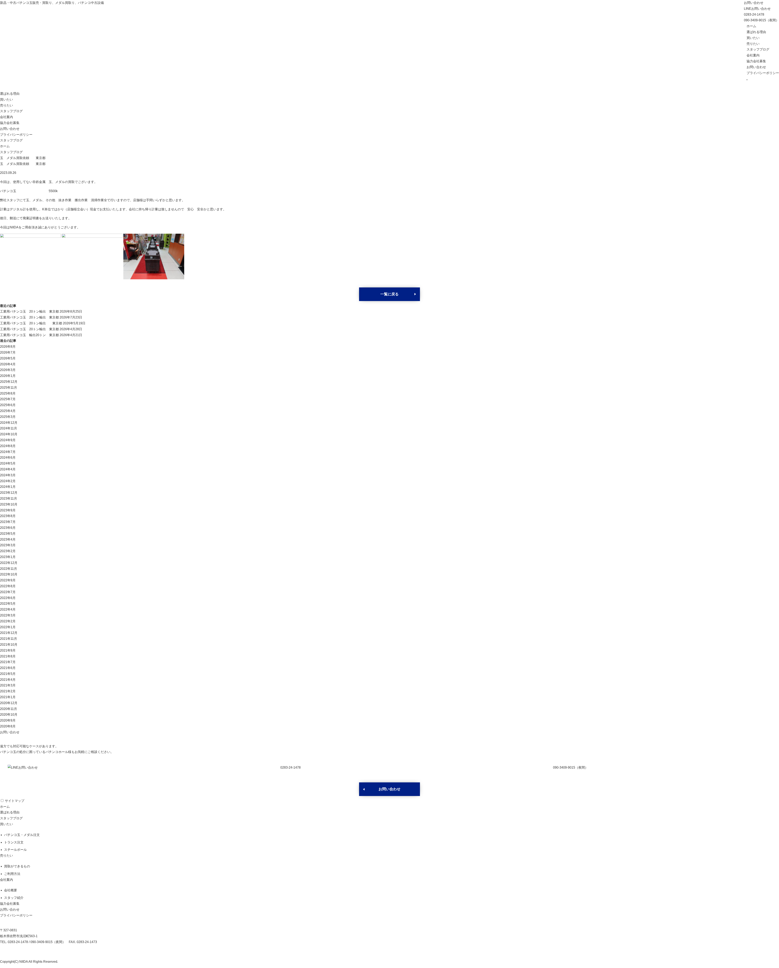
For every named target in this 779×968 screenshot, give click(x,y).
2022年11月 (8, 568)
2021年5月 (8, 673)
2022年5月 (8, 603)
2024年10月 (8, 434)
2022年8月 (8, 586)
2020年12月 (8, 703)
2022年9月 (8, 580)
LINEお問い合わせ (757, 8)
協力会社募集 (756, 61)
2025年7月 (8, 399)
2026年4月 (8, 364)
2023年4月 (8, 539)
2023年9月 (8, 510)
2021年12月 (8, 633)
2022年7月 (8, 592)
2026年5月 (8, 358)
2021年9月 (8, 650)
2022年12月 (8, 563)
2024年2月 (8, 481)
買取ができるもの (17, 866)
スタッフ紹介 (14, 897)
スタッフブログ (758, 49)
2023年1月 (8, 557)
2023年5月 (8, 533)
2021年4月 (8, 679)
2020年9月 (8, 720)
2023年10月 (8, 504)
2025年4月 (8, 411)
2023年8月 (8, 516)
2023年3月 (8, 545)
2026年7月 (8, 352)
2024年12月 (8, 422)
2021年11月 (8, 638)
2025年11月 (8, 387)
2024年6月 (8, 457)
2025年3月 (8, 416)
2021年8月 (8, 656)
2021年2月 (8, 691)
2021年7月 (8, 662)
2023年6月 (8, 527)
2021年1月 (8, 697)
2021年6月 (8, 668)
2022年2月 (8, 621)
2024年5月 (8, 463)
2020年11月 (8, 709)
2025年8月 (8, 393)
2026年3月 (8, 370)
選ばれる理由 (756, 32)
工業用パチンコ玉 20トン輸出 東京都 (29, 311)
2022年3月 (8, 615)
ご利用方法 (12, 874)
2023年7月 (8, 522)
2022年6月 (8, 598)
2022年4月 (8, 609)
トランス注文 (14, 842)
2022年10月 (8, 574)
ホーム (751, 26)
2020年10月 (8, 714)
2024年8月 (8, 446)
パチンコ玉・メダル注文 (22, 835)
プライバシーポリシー (763, 73)
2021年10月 (8, 644)
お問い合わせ (753, 2)
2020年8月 (8, 726)
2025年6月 (8, 405)
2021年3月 (8, 685)
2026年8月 (8, 346)
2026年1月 (8, 376)
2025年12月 (8, 381)
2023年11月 (8, 498)
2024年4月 (8, 469)
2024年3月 (8, 475)
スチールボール (15, 849)
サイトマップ (14, 800)
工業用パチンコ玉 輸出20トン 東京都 (29, 335)
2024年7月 (8, 452)
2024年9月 (8, 440)
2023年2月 (8, 551)
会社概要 (10, 890)
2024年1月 (8, 486)
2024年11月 (8, 428)
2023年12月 (8, 492)
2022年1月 (8, 627)
